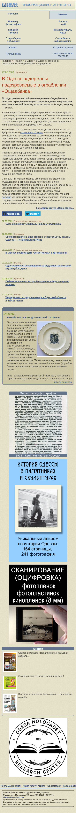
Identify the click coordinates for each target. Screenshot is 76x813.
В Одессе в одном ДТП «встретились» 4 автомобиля (36, 252)
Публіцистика (13, 53)
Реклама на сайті (10, 786)
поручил (6, 197)
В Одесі (13, 47)
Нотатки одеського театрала (63, 54)
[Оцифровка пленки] (38, 643)
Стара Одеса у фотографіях (38, 393)
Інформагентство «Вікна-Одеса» (55, 208)
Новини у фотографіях (13, 23)
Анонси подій (63, 23)
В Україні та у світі (63, 47)
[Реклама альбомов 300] (38, 560)
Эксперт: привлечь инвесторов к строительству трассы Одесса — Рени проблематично (37, 238)
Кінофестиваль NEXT (63, 31)
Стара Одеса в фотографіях (63, 39)
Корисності (69, 786)
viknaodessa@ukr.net (13, 797)
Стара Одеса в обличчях (13, 39)
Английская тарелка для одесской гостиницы (33, 317)
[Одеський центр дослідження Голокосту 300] (38, 775)
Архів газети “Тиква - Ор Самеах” (42, 786)
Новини (62, 14)
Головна (13, 13)
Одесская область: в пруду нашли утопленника (33, 224)
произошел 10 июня (31, 132)
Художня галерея (13, 31)
